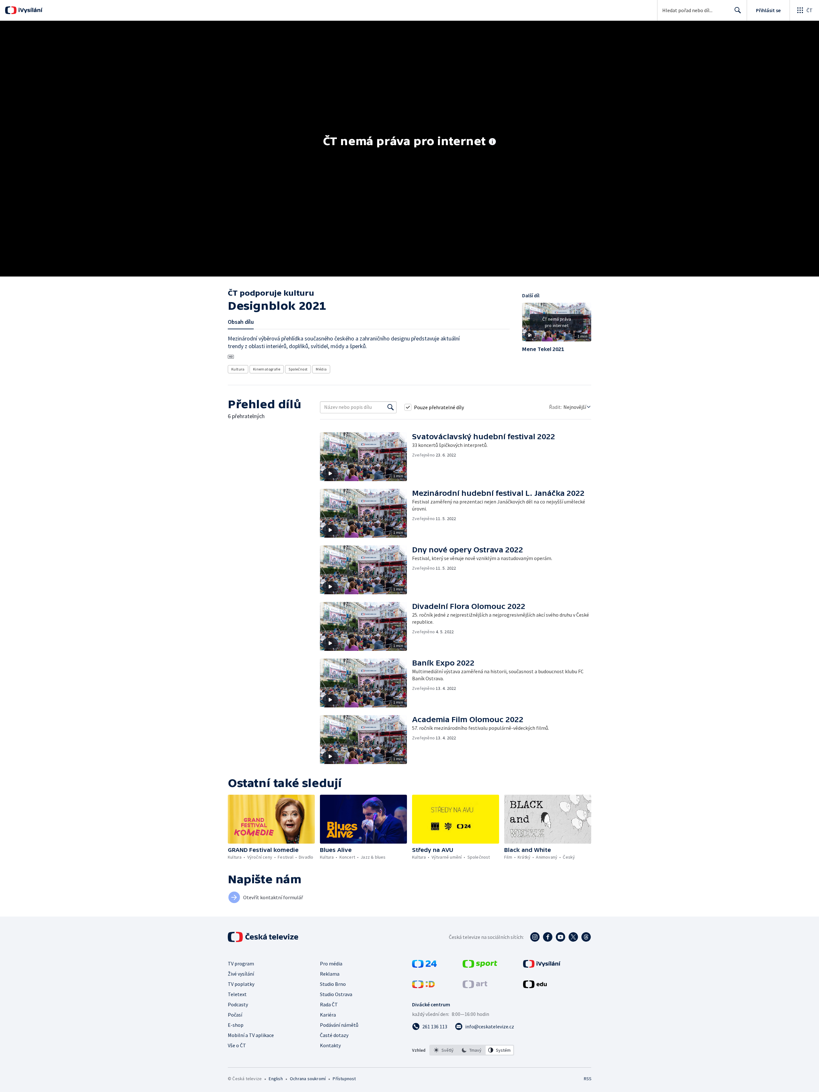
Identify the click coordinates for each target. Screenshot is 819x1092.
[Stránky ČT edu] (535, 986)
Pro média (331, 963)
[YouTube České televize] (560, 937)
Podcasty (238, 1004)
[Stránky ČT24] (424, 966)
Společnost (298, 369)
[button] (556, 324)
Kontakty (330, 1045)
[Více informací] (492, 142)
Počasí (235, 1014)
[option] (443, 1050)
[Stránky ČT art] (475, 986)
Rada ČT (329, 1004)
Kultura (238, 369)
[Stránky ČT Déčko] (423, 986)
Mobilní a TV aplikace (251, 1035)
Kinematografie (267, 369)
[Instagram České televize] (535, 937)
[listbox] (471, 1050)
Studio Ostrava (336, 994)
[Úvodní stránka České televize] (263, 937)
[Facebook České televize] (548, 937)
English (275, 1078)
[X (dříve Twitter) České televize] (573, 937)
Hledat (738, 10)
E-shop (235, 1025)
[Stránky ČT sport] (480, 966)
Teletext (237, 994)
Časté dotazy (334, 1035)
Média (321, 369)
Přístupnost (344, 1078)
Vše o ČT (237, 1045)
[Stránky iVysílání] (542, 966)
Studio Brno (333, 984)
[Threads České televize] (586, 937)
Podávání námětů (339, 1025)
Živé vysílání (241, 974)
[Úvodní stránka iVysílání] (29, 10)
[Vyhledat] (390, 407)
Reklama (329, 974)
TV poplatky (241, 984)
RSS (588, 1078)
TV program (241, 963)
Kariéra (328, 1014)
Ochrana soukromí (308, 1078)
